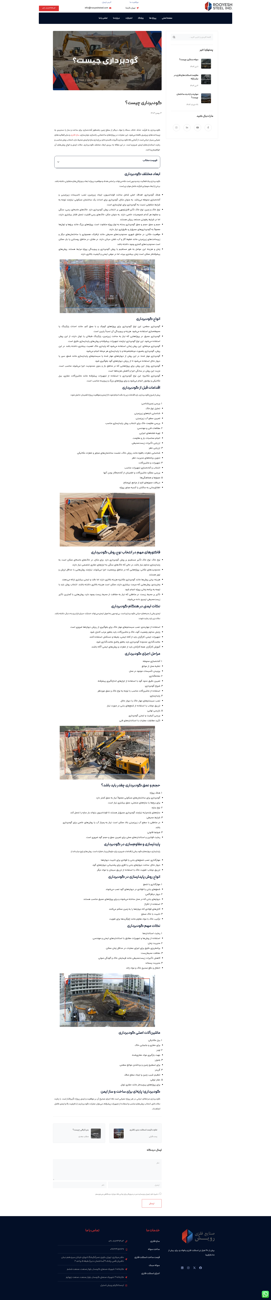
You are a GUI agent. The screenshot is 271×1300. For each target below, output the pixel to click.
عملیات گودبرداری (87, 1104)
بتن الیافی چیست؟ (81, 1130)
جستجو (174, 37)
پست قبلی (153, 1136)
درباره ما (116, 18)
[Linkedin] (182, 1267)
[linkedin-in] (187, 127)
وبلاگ (141, 18)
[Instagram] (188, 1267)
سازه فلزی (75, 135)
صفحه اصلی (167, 18)
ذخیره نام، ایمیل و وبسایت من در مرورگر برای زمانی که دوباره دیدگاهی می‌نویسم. (127, 1194)
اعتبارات (128, 18)
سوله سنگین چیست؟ (188, 59)
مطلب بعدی (83, 1136)
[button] (58, 162)
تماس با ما (103, 18)
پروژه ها (152, 18)
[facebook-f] (208, 127)
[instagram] (176, 127)
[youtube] (197, 127)
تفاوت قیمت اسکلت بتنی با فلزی (143, 1130)
